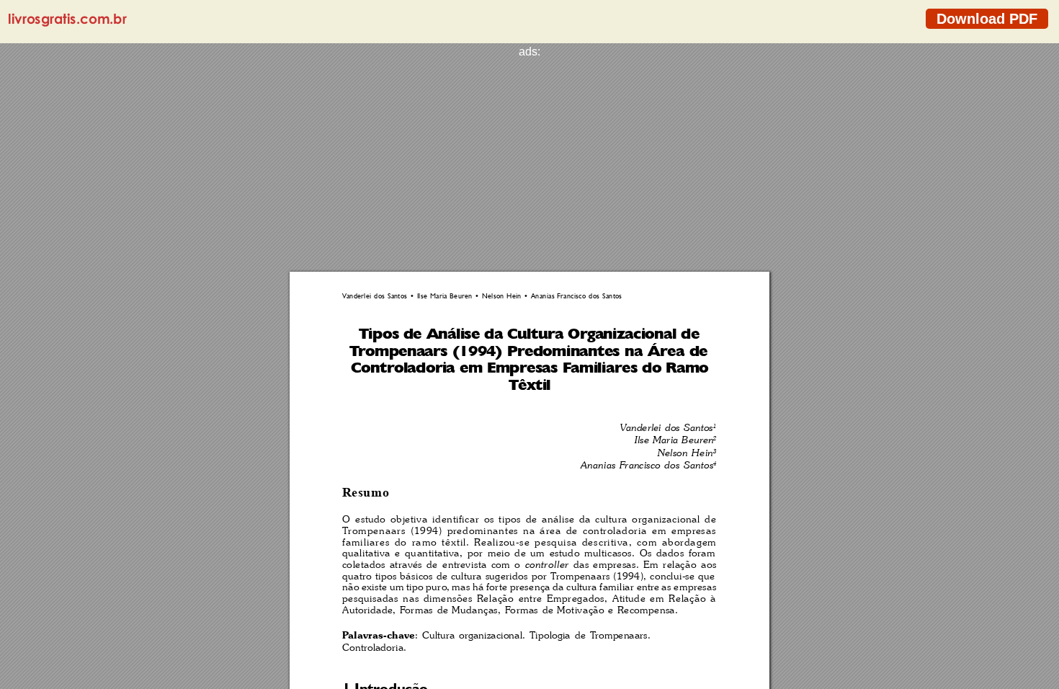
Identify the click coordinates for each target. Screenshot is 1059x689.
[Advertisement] (529, 159)
